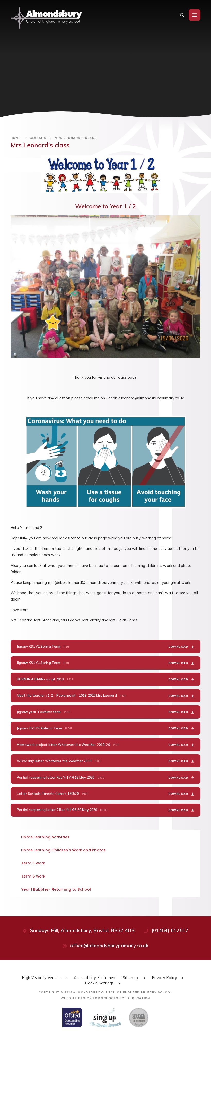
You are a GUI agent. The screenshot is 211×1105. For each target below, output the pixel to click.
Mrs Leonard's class (76, 137)
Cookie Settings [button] (99, 983)
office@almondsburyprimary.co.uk (109, 946)
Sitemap (131, 977)
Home (16, 137)
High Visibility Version (41, 977)
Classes (38, 137)
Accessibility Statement (95, 977)
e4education (137, 998)
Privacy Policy (164, 977)
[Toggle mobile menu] (194, 15)
